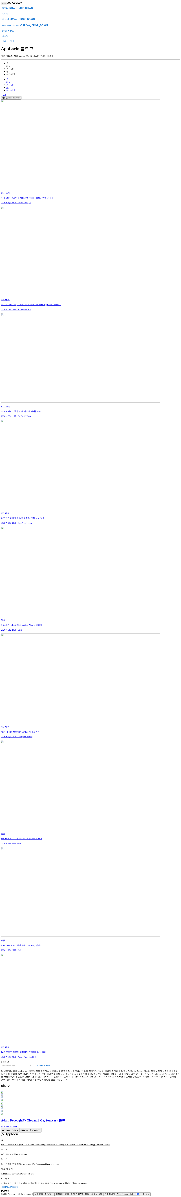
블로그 (8, 1183)
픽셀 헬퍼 (72, 1144)
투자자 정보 (76, 1183)
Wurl (26, 1174)
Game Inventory (52, 1164)
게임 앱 (17, 1144)
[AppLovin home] (9, 1135)
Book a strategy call (96, 1144)
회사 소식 (10, 85)
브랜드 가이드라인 (29, 1183)
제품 (8, 82)
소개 (3, 1183)
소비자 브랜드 (7, 1144)
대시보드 (31, 1144)
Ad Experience (39, 1164)
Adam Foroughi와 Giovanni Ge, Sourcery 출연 (33, 1120)
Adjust (9, 1174)
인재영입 (16, 1183)
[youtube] (6, 1191)
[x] (4, 1191)
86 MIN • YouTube (10, 1126)
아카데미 (10, 90)
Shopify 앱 (51, 1144)
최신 (8, 79)
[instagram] (8, 1191)
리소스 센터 (6, 1164)
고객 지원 (22, 1164)
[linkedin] (2, 1191)
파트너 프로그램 (51, 1183)
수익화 (4, 1154)
